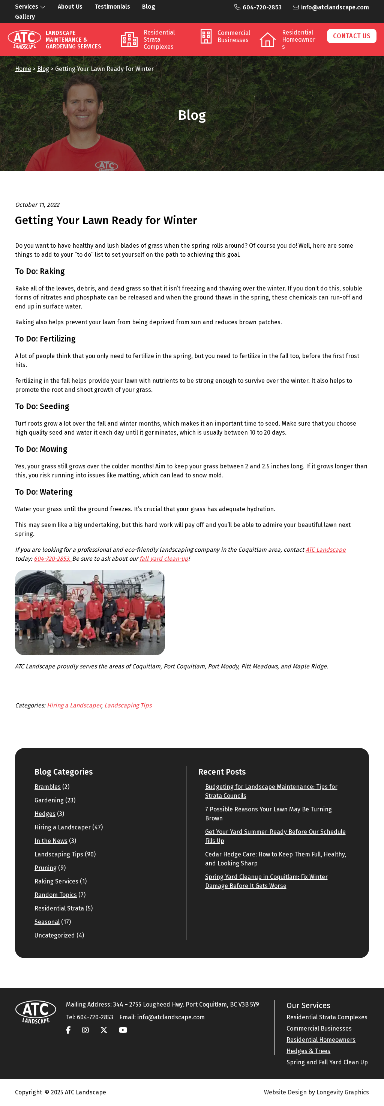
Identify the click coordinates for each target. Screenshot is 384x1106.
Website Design (285, 1092)
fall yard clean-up (164, 558)
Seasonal (47, 921)
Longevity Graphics (342, 1092)
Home (23, 68)
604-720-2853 (262, 7)
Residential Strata (59, 908)
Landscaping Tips (128, 705)
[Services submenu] (43, 7)
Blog (43, 68)
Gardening (49, 800)
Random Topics (55, 894)
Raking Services (56, 881)
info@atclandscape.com (335, 7)
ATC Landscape (326, 549)
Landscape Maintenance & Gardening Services (73, 39)
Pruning (45, 867)
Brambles (47, 786)
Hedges (45, 813)
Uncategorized (54, 935)
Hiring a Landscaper (74, 705)
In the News (51, 840)
